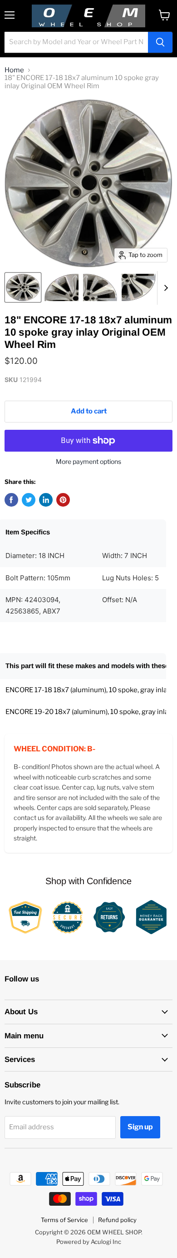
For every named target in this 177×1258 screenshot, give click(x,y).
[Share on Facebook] (11, 500)
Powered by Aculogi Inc (88, 1241)
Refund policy (117, 1219)
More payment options (88, 461)
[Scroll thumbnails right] (164, 288)
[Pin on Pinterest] (63, 500)
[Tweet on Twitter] (28, 500)
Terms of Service (64, 1219)
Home (14, 70)
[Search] (160, 42)
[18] (23, 287)
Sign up (140, 1126)
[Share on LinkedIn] (46, 500)
